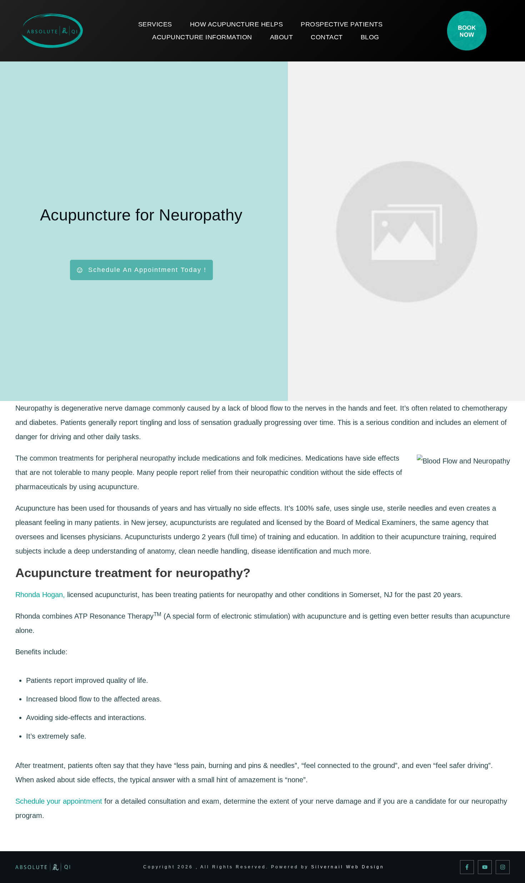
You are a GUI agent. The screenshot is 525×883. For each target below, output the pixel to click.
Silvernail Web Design (347, 866)
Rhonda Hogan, (40, 595)
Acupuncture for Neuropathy (141, 215)
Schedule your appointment (58, 801)
